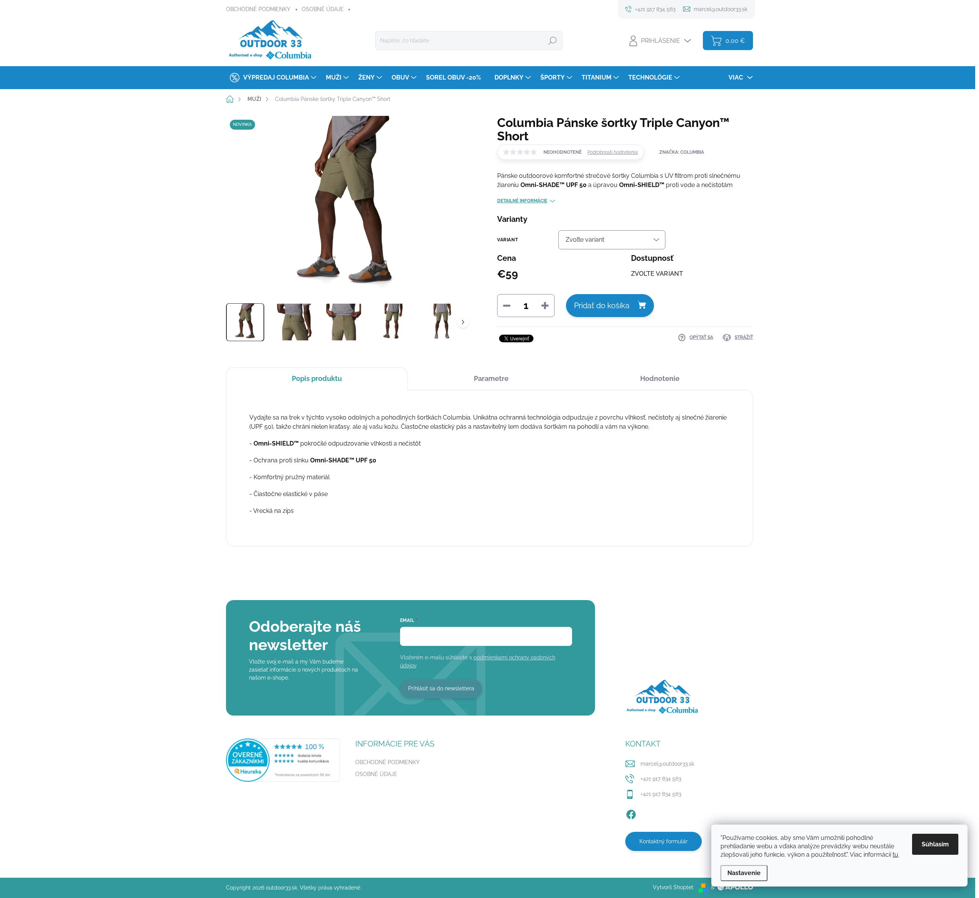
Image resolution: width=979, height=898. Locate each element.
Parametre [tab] (491, 378)
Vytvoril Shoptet (673, 887)
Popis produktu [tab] (317, 378)
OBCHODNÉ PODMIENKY (258, 9)
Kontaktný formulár (663, 841)
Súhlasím (935, 844)
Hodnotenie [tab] (660, 378)
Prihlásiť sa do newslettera (441, 688)
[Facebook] (631, 813)
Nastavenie (744, 873)
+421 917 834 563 (661, 779)
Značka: (681, 152)
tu (895, 854)
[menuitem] (272, 77)
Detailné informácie (522, 200)
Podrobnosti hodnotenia (612, 152)
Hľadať (552, 40)
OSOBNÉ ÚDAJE (323, 9)
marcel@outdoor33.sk (667, 764)
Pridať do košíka (601, 305)
